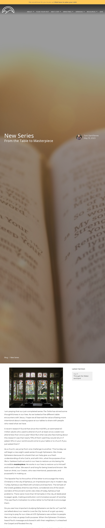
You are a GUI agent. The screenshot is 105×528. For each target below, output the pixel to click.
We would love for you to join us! (53, 2)
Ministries (67, 12)
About (29, 12)
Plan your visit (42, 12)
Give (101, 12)
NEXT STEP (55, 12)
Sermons (79, 12)
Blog (6, 357)
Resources (91, 12)
